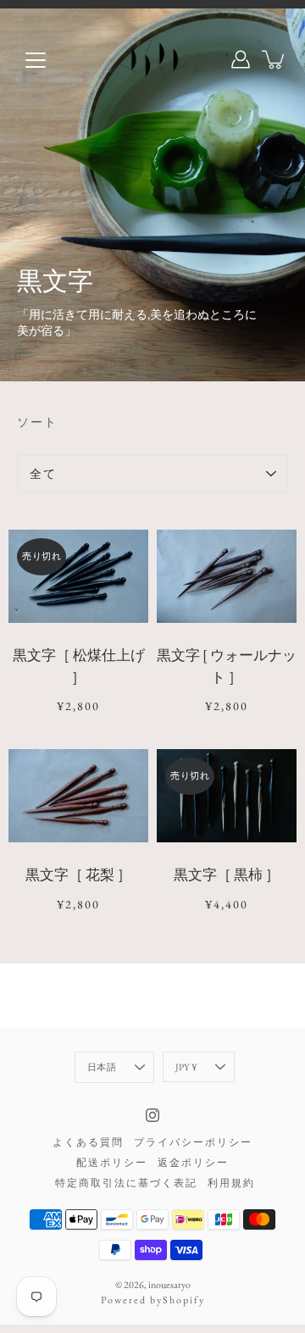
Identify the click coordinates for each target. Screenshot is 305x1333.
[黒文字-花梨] (78, 796)
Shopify (184, 1300)
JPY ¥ (186, 1067)
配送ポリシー (111, 1162)
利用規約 (231, 1183)
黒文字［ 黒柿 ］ (227, 874)
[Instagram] (152, 1115)
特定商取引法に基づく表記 (126, 1183)
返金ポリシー (193, 1162)
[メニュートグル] (35, 60)
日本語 (101, 1067)
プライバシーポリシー (193, 1142)
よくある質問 (88, 1142)
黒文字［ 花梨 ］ (78, 874)
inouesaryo (169, 1284)
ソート (37, 422)
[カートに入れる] (274, 59)
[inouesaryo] (153, 59)
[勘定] (240, 59)
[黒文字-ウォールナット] (227, 576)
